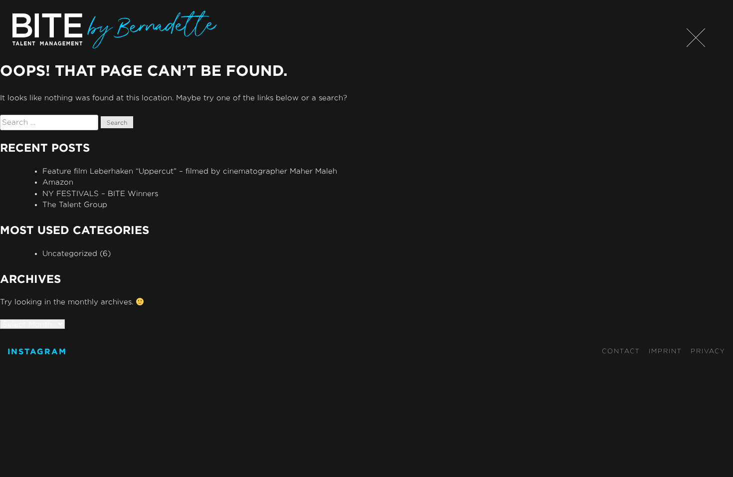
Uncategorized (69, 253)
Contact (621, 350)
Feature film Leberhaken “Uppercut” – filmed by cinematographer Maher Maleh (189, 171)
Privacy (708, 350)
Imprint (665, 350)
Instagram (37, 351)
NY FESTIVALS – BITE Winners (100, 193)
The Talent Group (74, 204)
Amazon (57, 182)
